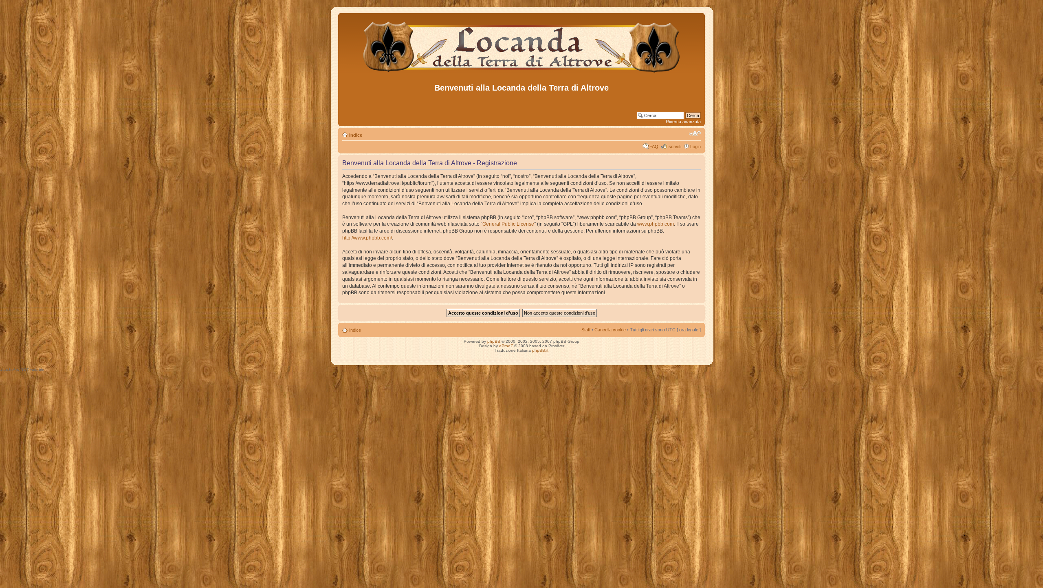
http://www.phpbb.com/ (367, 238)
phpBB (493, 341)
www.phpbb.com (655, 224)
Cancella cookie (610, 329)
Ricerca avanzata (683, 121)
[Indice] (521, 73)
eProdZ (506, 346)
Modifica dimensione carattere (695, 133)
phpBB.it (540, 350)
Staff (585, 329)
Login (695, 146)
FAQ (653, 146)
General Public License (508, 224)
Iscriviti (674, 146)
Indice (355, 135)
